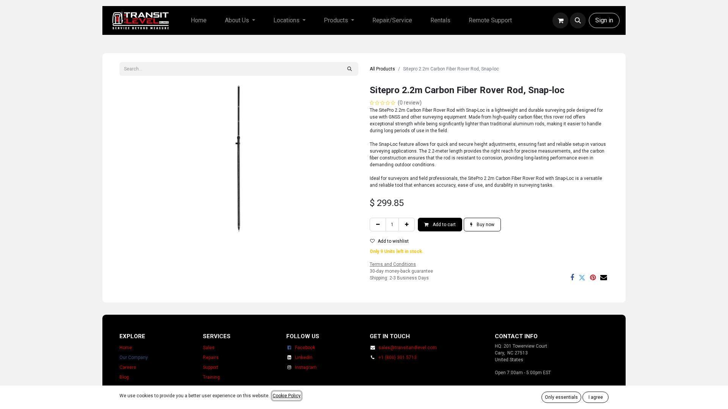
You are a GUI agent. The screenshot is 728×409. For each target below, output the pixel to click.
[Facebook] (572, 277)
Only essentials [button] (561, 397)
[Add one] (407, 224)
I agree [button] (595, 397)
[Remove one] (378, 224)
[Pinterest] (593, 277)
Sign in (604, 20)
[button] (578, 20)
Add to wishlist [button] (393, 241)
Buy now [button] (484, 224)
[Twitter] (582, 277)
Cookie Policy (287, 395)
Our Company (133, 357)
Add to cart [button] (443, 224)
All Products (382, 69)
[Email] (603, 277)
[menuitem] (199, 20)
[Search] (349, 69)
